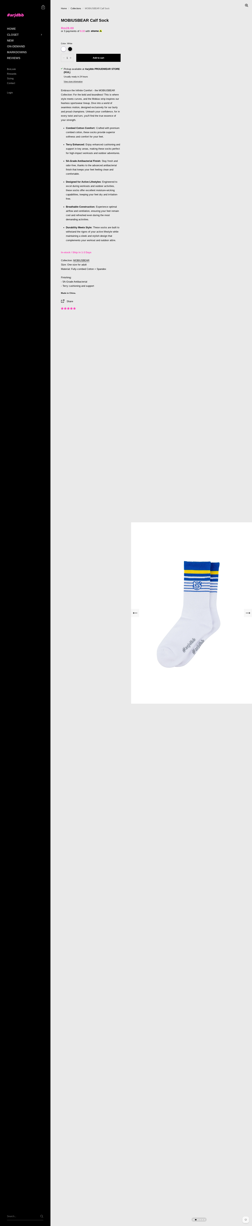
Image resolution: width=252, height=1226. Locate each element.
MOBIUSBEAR (81, 260)
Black (70, 49)
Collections (76, 8)
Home (64, 8)
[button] (68, 308)
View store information (73, 81)
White (63, 49)
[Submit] (41, 1216)
